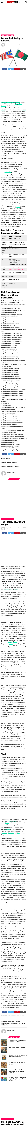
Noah (7, 634)
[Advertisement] (14, 20)
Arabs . (16, 589)
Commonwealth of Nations (8, 113)
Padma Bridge (8, 172)
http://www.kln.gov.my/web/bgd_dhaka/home (13, 304)
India (13, 191)
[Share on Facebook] (4, 69)
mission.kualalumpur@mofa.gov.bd (17, 269)
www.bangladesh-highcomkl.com (17, 267)
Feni (18, 833)
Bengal (7, 823)
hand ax (4, 833)
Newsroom (9, 45)
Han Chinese (7, 589)
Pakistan (20, 191)
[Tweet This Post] (11, 69)
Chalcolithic (12, 821)
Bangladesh (18, 104)
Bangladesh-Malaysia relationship (10, 102)
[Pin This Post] (17, 69)
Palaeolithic (7, 829)
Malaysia (3, 106)
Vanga (10, 642)
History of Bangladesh (18, 1016)
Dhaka (3, 109)
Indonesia (4, 141)
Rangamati (11, 833)
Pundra (15, 642)
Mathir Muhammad (6, 143)
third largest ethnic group (10, 587)
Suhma (11, 644)
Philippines (4, 210)
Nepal (18, 207)
